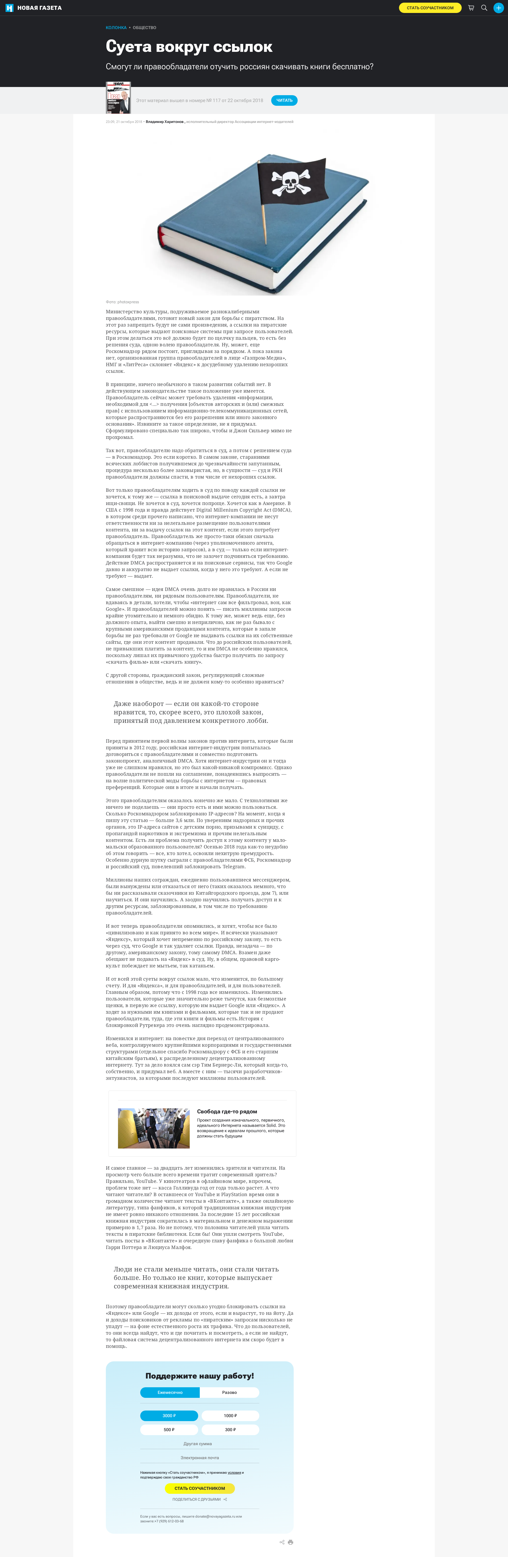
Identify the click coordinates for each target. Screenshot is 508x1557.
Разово (229, 1392)
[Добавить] (498, 8)
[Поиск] (484, 8)
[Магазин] (471, 8)
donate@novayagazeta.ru (215, 1516)
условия (234, 1473)
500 (167, 1429)
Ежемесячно (170, 1392)
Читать (284, 100)
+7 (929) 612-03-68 (169, 1521)
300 (228, 1429)
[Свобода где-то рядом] (202, 1123)
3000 (167, 1415)
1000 (228, 1415)
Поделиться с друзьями (197, 1499)
